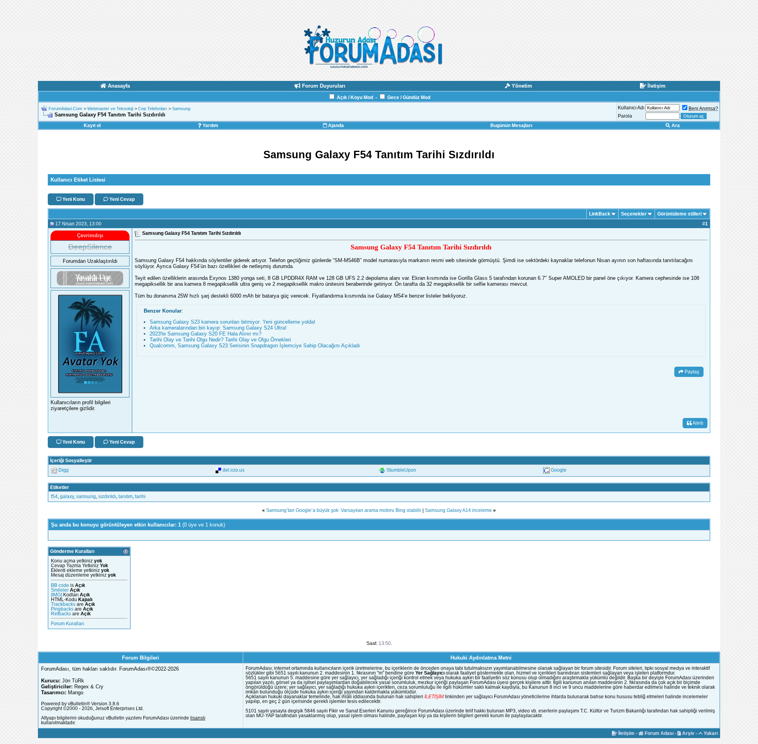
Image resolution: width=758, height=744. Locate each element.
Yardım (209, 125)
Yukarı (710, 733)
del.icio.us (233, 470)
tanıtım (125, 496)
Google (559, 470)
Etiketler (59, 487)
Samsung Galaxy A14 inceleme (458, 510)
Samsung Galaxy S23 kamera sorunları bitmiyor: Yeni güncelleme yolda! (232, 322)
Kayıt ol (92, 125)
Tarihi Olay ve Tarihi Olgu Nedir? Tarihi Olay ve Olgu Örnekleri (220, 340)
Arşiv (687, 733)
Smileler (60, 590)
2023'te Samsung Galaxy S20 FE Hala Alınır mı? (205, 334)
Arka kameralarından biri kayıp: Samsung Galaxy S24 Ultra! (218, 328)
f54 (54, 496)
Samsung (181, 108)
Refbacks (61, 613)
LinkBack (599, 214)
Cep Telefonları (152, 108)
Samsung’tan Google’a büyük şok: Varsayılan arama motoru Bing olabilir (343, 510)
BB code (60, 585)
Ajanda (335, 125)
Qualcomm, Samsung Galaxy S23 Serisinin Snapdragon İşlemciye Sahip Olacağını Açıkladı (255, 346)
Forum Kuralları (67, 623)
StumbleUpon (401, 470)
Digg (63, 470)
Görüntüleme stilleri (679, 214)
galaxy (67, 496)
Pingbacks (62, 609)
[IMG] (56, 594)
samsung (86, 496)
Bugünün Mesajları (511, 125)
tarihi (140, 496)
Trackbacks (63, 604)
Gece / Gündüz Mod (408, 97)
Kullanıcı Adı (631, 107)
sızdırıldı (107, 496)
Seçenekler (634, 214)
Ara (675, 125)
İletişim (625, 733)
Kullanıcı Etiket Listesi (78, 180)
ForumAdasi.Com (65, 108)
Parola (625, 116)
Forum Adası (659, 733)
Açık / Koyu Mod (355, 97)
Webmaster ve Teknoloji (110, 108)
